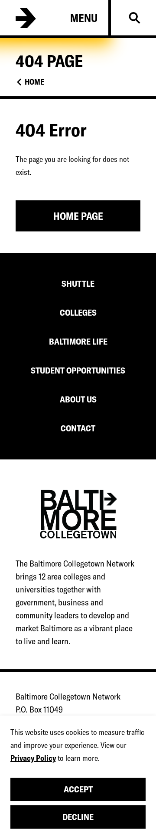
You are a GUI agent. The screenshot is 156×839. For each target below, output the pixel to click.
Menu (84, 18)
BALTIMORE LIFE (78, 341)
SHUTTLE (78, 283)
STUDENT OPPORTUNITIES (78, 370)
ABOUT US (78, 399)
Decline (78, 816)
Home (34, 82)
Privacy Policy (33, 758)
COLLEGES (78, 312)
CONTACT (78, 428)
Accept (78, 789)
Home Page (78, 216)
